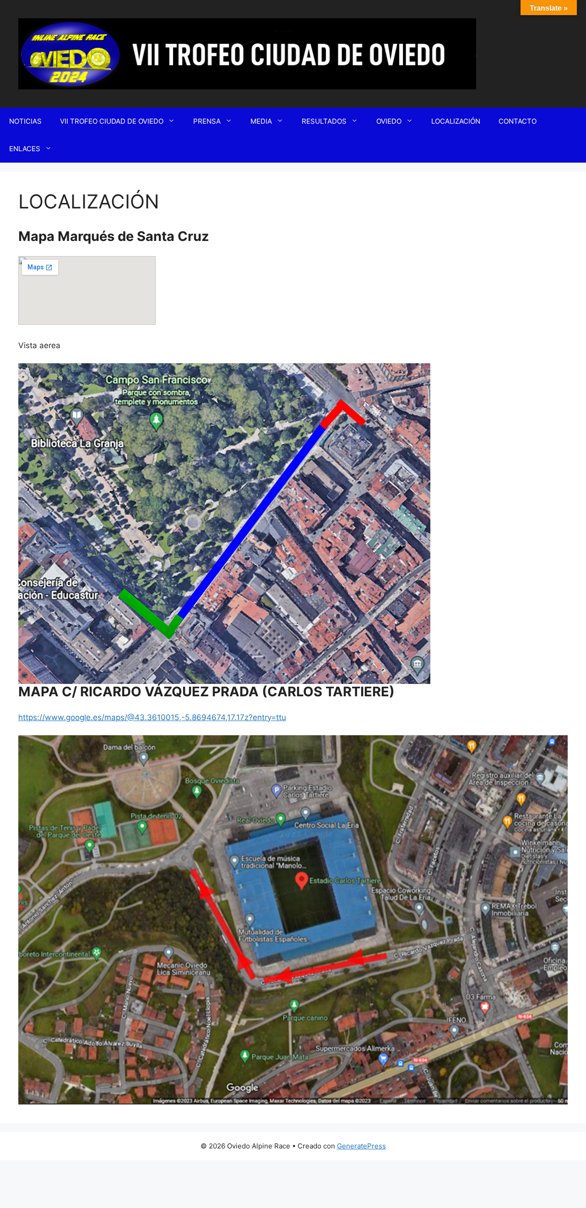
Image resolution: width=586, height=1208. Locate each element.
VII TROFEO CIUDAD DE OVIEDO (111, 121)
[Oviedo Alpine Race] (247, 53)
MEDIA (261, 121)
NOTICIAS (25, 121)
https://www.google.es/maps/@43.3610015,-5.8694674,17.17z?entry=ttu (152, 717)
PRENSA (207, 121)
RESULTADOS (324, 121)
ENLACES (24, 148)
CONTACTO (518, 121)
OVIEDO (389, 121)
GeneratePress (361, 1146)
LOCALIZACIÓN (455, 121)
